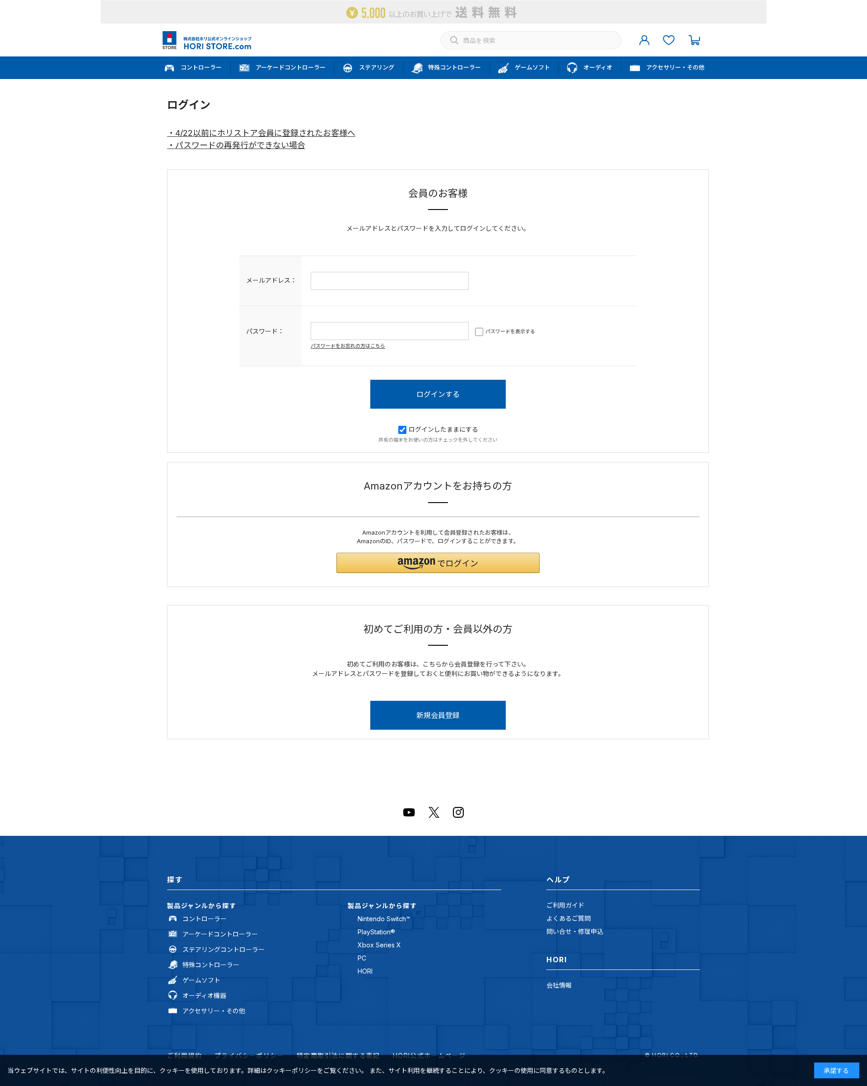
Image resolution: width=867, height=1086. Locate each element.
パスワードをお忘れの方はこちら (348, 346)
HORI (365, 971)
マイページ (644, 40)
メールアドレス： (271, 280)
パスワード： (265, 331)
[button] (438, 563)
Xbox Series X (379, 945)
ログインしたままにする (443, 429)
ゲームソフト (201, 980)
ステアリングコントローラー (223, 949)
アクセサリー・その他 (213, 1011)
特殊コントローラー (210, 965)
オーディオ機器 (204, 995)
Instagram (458, 812)
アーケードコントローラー (220, 934)
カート (694, 40)
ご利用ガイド (565, 905)
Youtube (409, 812)
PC (362, 958)
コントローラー (204, 919)
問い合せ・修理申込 (574, 931)
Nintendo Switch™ (384, 919)
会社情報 (559, 985)
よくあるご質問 (568, 918)
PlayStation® (376, 932)
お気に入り (669, 40)
